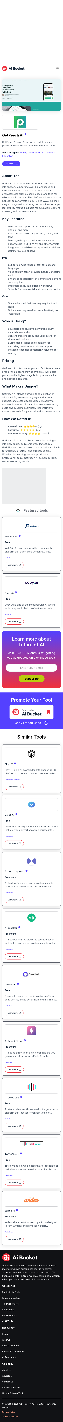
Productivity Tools (11, 1292)
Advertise (7, 1376)
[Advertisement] (31, 31)
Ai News (6, 1340)
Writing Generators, (30, 152)
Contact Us (7, 1381)
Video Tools (8, 1309)
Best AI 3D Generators (13, 1351)
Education (7, 156)
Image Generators (11, 1298)
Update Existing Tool (12, 1393)
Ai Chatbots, (49, 152)
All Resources (9, 1357)
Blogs (5, 1334)
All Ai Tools (7, 1321)
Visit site (9, 164)
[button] (57, 68)
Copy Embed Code (28, 723)
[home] (13, 68)
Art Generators (9, 1315)
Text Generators (10, 1304)
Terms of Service (10, 1417)
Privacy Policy (8, 1412)
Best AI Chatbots (10, 1345)
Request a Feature (11, 1387)
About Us (6, 1370)
